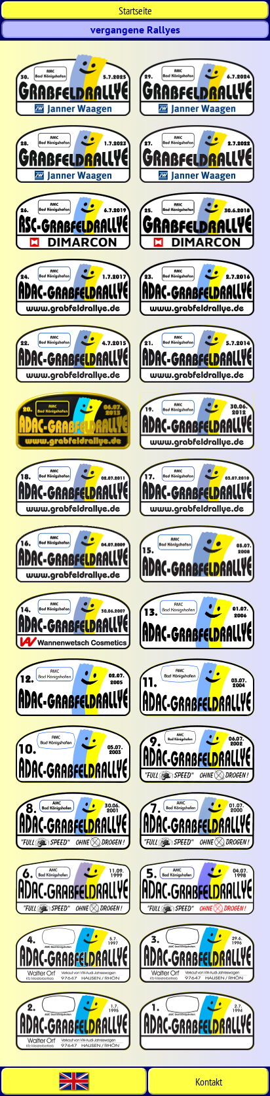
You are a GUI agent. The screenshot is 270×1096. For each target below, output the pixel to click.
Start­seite (135, 10)
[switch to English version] (74, 1081)
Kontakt (208, 1081)
